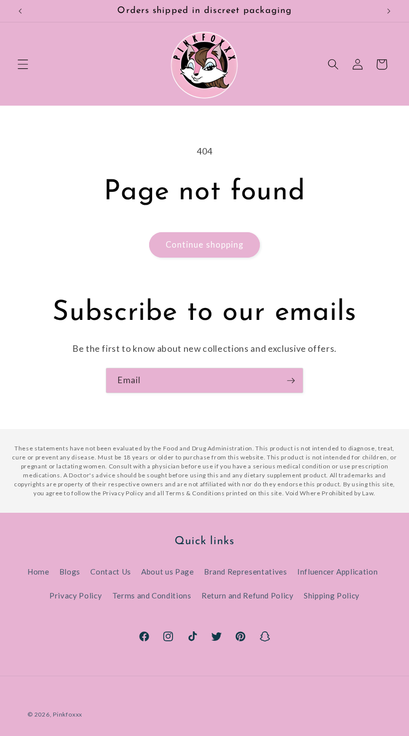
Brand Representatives (245, 571)
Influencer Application (337, 571)
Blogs (69, 571)
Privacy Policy (75, 595)
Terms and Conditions (152, 595)
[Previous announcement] (20, 11)
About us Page (167, 571)
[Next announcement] (389, 11)
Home (38, 571)
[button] (23, 64)
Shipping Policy (332, 595)
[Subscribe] (291, 381)
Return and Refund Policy (248, 595)
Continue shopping (205, 245)
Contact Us (110, 571)
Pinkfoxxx (67, 714)
